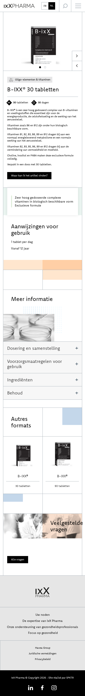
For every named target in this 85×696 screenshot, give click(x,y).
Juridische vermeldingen (42, 653)
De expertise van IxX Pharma (42, 621)
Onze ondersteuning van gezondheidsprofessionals (42, 627)
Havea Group (42, 647)
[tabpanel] (42, 41)
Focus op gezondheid (42, 633)
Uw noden (43, 614)
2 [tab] (44, 67)
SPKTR (70, 677)
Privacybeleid (43, 659)
